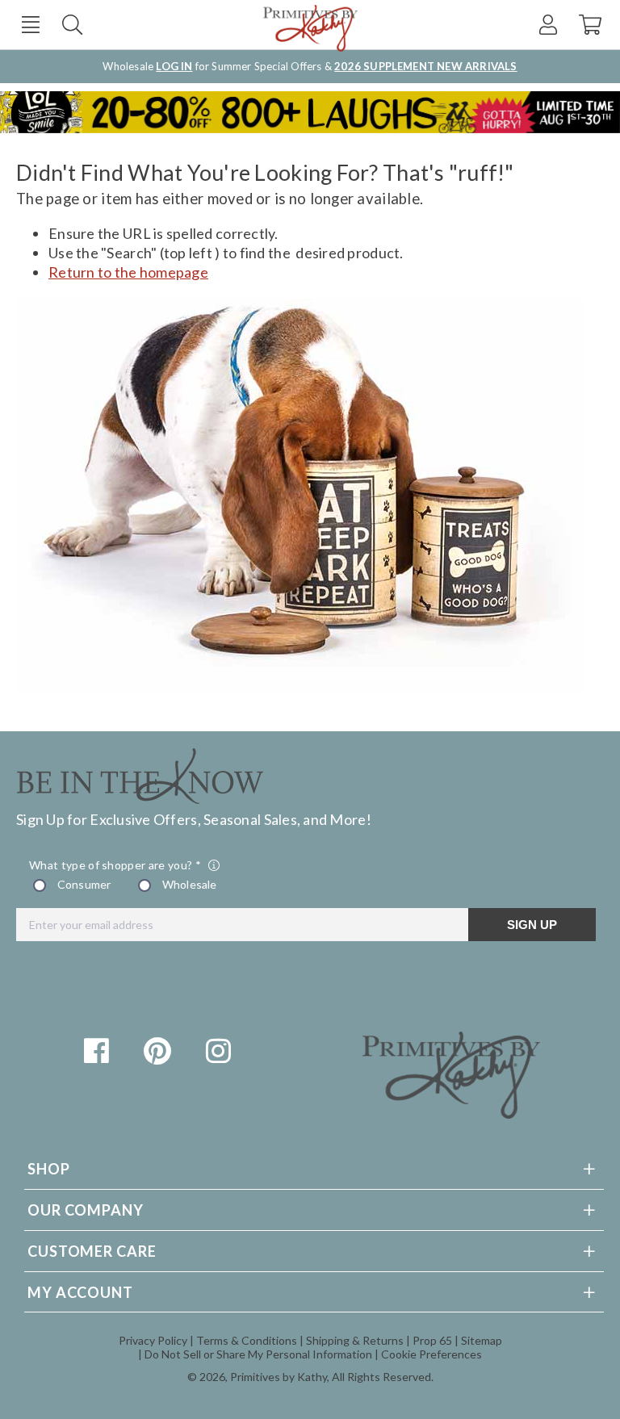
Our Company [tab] (85, 1210)
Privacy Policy (153, 1340)
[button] (30, 24)
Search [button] (72, 24)
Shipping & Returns (355, 1340)
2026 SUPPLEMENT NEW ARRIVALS (425, 66)
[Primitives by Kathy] (451, 1113)
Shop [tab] (48, 1169)
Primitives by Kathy (278, 1376)
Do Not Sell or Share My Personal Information (258, 1354)
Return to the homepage (128, 272)
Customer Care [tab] (92, 1251)
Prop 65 (432, 1340)
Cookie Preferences (431, 1354)
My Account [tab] (80, 1292)
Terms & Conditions (246, 1340)
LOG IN (174, 66)
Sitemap (481, 1340)
